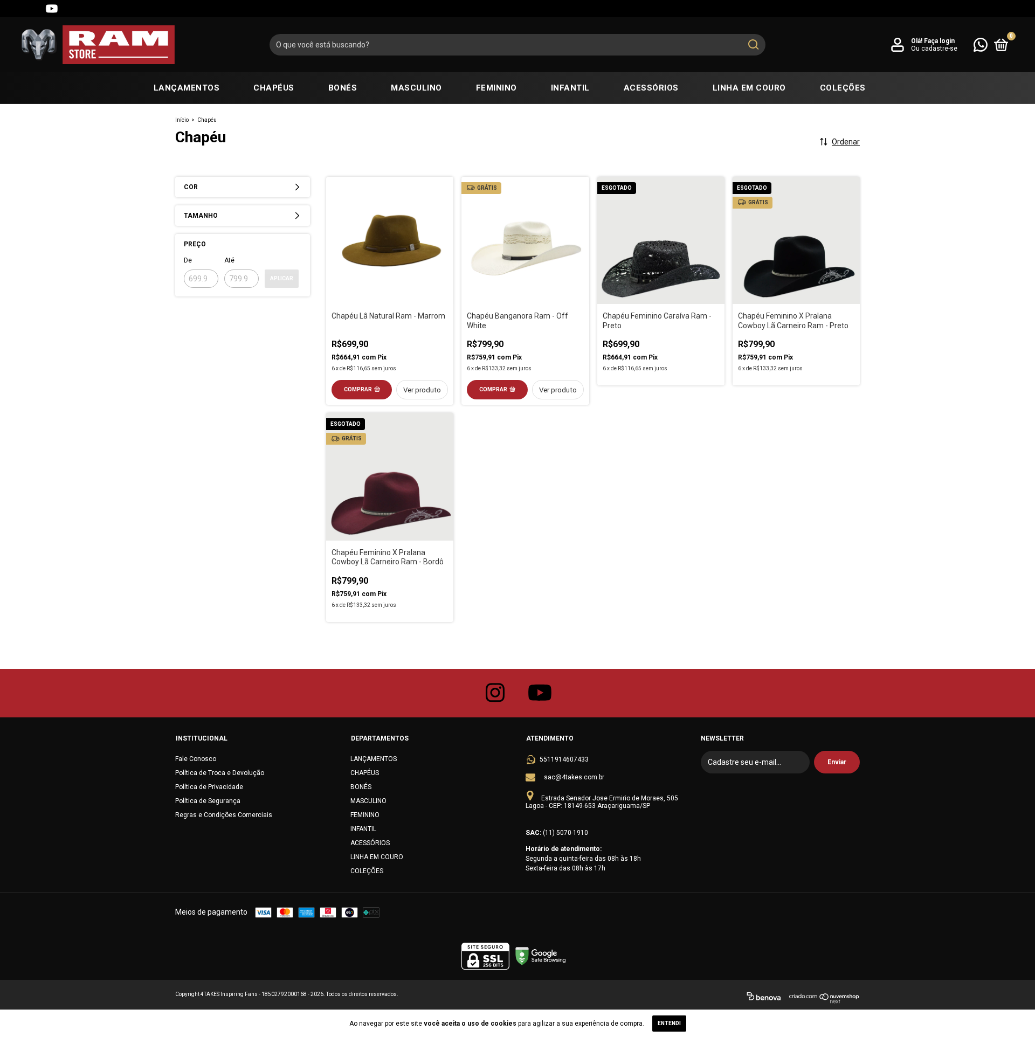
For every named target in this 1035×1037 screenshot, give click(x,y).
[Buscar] (753, 44)
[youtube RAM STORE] (540, 693)
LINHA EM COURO (749, 88)
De (188, 260)
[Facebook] (32, 8)
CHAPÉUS (273, 88)
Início (182, 120)
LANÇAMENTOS (187, 88)
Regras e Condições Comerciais (223, 815)
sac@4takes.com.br (574, 777)
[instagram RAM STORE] (495, 693)
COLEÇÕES (843, 88)
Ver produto (422, 390)
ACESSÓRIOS (651, 88)
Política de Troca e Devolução (219, 773)
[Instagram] (12, 8)
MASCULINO (416, 88)
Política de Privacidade (209, 787)
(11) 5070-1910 (565, 832)
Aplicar (281, 278)
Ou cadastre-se (934, 48)
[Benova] (764, 998)
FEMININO (496, 88)
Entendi (669, 1023)
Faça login (939, 41)
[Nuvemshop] (824, 998)
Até (229, 260)
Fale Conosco (195, 759)
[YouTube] (51, 8)
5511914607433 (564, 759)
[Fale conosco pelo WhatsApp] (980, 44)
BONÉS (342, 88)
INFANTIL (570, 88)
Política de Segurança (207, 801)
